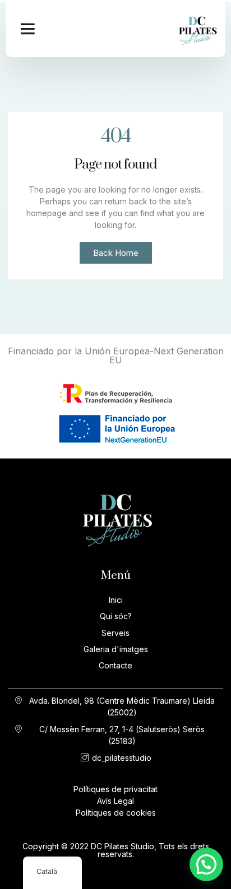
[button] (27, 28)
